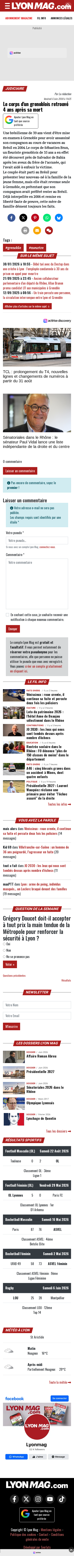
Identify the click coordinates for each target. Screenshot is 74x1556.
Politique (31, 781)
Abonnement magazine (18, 18)
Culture (31, 708)
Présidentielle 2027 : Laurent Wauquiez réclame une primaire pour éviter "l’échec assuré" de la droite (47, 792)
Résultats (66, 980)
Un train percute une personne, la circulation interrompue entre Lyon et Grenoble (37, 295)
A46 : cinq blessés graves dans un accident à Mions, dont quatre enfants (48, 772)
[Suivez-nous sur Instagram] (37, 1501)
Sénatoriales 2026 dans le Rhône (45, 1089)
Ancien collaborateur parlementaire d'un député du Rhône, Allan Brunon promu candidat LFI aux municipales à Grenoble (33, 283)
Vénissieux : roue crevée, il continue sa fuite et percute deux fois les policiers (46, 698)
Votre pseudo (15, 532)
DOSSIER (30, 1052)
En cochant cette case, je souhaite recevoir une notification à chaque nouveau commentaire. (39, 617)
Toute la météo (58, 1382)
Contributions (35, 725)
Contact (43, 1534)
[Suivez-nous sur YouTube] (48, 1501)
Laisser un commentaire (20, 470)
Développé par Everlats (37, 1547)
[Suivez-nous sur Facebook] (37, 1428)
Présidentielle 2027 (40, 1071)
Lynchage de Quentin (41, 1118)
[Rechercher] (67, 6)
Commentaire (15, 554)
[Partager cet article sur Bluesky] (59, 218)
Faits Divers (33, 690)
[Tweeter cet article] (23, 218)
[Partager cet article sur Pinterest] (35, 218)
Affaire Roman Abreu (41, 1055)
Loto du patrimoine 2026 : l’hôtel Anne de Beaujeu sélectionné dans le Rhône (45, 716)
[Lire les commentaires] (49, 230)
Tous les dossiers (57, 1131)
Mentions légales (51, 1529)
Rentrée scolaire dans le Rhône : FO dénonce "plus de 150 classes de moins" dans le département (47, 753)
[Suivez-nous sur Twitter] (25, 1501)
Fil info (41, 18)
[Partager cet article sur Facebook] (11, 218)
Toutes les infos (58, 804)
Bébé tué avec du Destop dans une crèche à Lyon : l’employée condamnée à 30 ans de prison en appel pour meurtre (36, 269)
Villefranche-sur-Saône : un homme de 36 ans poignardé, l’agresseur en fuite (36, 849)
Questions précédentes (14, 975)
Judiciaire (15, 89)
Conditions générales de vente (45, 1537)
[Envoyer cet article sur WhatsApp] (47, 218)
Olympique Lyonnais (40, 1102)
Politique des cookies (23, 1534)
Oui (8, 943)
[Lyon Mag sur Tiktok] (60, 1501)
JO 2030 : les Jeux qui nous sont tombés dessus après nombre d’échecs (45, 733)
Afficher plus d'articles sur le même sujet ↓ (27, 306)
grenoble (14, 247)
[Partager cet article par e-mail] (37, 230)
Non (8, 950)
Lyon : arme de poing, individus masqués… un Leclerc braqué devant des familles (35, 886)
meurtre (37, 247)
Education (32, 742)
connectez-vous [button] (47, 547)
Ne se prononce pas (18, 956)
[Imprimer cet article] (25, 230)
